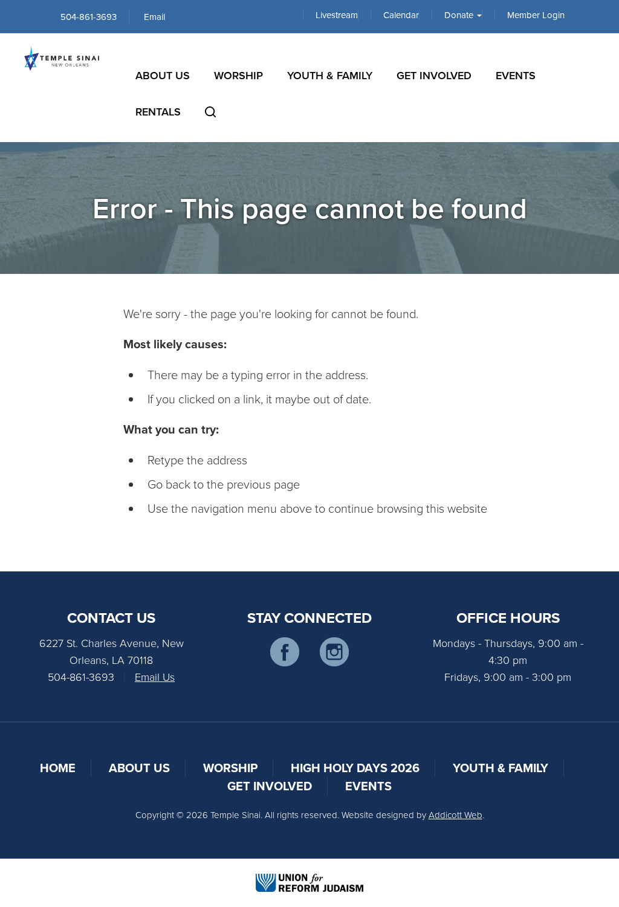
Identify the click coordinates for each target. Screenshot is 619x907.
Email (154, 16)
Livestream (337, 15)
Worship (238, 75)
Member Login (536, 15)
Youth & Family (329, 75)
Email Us (155, 676)
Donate (460, 15)
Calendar (401, 15)
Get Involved (434, 75)
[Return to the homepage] (61, 58)
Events (516, 75)
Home (58, 767)
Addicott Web (455, 814)
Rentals (158, 111)
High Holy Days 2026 (355, 767)
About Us (162, 75)
